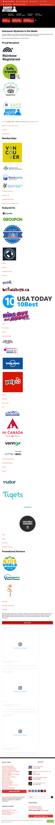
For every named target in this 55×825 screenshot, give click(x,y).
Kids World (4, 601)
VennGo (4, 467)
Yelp (3, 407)
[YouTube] (30, 791)
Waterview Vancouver (7, 547)
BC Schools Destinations (8, 459)
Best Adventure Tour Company (9, 810)
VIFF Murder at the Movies (8, 789)
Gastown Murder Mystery (8, 766)
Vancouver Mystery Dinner (8, 767)
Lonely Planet (5, 403)
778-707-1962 (43, 1)
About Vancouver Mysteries (35, 806)
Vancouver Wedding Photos (8, 787)
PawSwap (4, 609)
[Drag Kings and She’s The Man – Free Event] (30, 773)
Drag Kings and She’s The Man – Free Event (42, 772)
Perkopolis (4, 399)
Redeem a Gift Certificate (8, 782)
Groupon (4, 267)
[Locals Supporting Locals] (30, 783)
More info (9, 822)
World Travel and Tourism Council (10, 125)
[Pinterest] (45, 791)
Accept (50, 821)
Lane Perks (4, 543)
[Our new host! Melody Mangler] (30, 778)
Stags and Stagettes (7, 772)
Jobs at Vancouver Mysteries (9, 777)
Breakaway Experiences (8, 199)
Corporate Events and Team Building (11, 771)
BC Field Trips (5, 328)
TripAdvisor (4, 129)
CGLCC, (4, 121)
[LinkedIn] (33, 791)
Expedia (4, 263)
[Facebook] (39, 791)
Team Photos (5, 786)
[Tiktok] (42, 791)
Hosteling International (7, 463)
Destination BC (5, 195)
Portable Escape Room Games (9, 770)
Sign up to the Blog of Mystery (9, 797)
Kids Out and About (6, 336)
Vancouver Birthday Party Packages (10, 774)
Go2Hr (3, 324)
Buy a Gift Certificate (7, 783)
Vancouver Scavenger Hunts (9, 768)
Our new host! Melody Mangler (40, 777)
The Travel (4, 275)
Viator (3, 534)
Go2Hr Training (5, 133)
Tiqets (3, 538)
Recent (41, 762)
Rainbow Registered (7, 814)
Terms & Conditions (6, 775)
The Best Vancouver (7, 271)
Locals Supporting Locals (39, 782)
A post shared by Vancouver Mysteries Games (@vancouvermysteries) (20, 665)
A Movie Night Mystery (38, 766)
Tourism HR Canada (33, 121)
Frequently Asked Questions (35, 807)
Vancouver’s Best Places (8, 605)
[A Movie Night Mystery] (30, 767)
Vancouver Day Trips (7, 781)
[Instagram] (36, 791)
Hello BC (4, 394)
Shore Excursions (6, 779)
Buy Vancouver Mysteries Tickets (10, 785)
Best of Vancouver (6, 811)
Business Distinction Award (8, 812)
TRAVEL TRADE (6, 778)
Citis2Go (4, 471)
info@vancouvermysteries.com (46, 4)
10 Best (4, 332)
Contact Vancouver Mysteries (35, 809)
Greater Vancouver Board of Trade (10, 203)
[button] (35, 20)
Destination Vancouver (7, 191)
